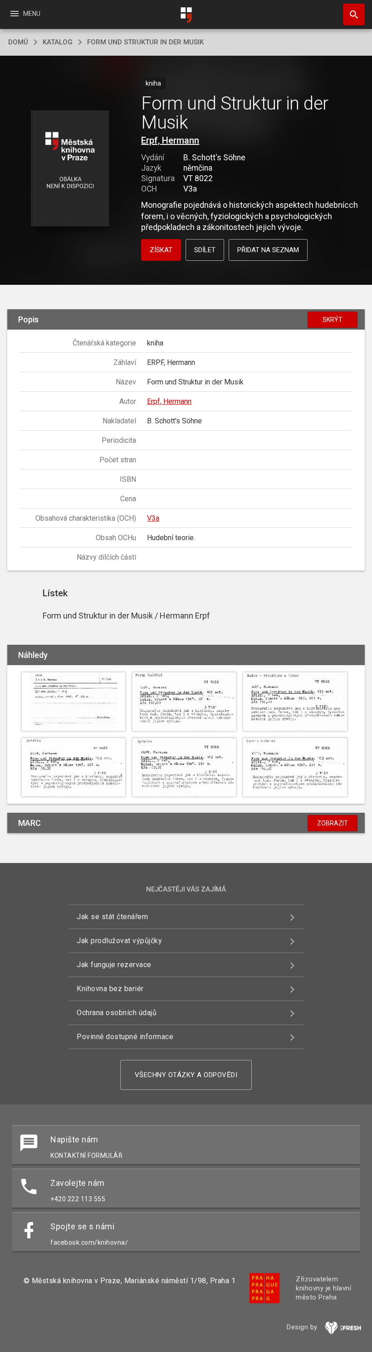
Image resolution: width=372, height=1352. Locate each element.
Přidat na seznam (268, 250)
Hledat (350, 14)
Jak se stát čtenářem (112, 916)
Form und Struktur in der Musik (145, 42)
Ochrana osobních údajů (117, 1012)
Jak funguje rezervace (114, 964)
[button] (69, 169)
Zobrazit (332, 823)
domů (18, 42)
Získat (161, 250)
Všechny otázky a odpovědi (186, 1075)
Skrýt (333, 319)
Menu (24, 13)
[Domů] (186, 15)
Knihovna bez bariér (110, 988)
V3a (153, 518)
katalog (58, 42)
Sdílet (204, 250)
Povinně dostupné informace (125, 1036)
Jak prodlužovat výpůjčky (119, 940)
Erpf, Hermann (170, 140)
